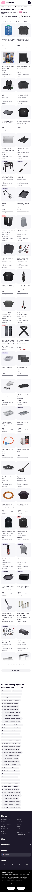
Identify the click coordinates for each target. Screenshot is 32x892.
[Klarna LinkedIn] (12, 864)
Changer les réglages (16, 883)
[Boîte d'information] (10, 21)
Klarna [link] (2, 6)
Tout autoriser (21, 888)
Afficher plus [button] (16, 670)
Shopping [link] (8, 6)
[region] (16, 881)
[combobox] (25, 21)
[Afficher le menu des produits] (29, 9)
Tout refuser (11, 888)
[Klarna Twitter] (19, 864)
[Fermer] (29, 872)
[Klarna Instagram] (27, 864)
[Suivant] (28, 16)
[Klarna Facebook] (4, 864)
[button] (8, 47)
